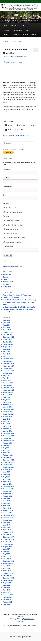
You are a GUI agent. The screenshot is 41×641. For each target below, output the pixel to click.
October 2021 (7, 438)
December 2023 (8, 388)
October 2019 (7, 491)
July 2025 (6, 349)
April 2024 (6, 378)
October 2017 (7, 542)
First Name (6, 169)
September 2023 (8, 392)
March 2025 (7, 356)
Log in (5, 261)
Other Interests (8, 246)
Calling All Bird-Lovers (11, 297)
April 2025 (6, 354)
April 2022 (6, 424)
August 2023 (7, 395)
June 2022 (6, 419)
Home (5, 25)
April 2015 (6, 590)
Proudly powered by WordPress (20, 637)
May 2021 (6, 448)
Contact (6, 35)
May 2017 (6, 554)
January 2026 (7, 334)
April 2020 (6, 479)
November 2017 (8, 539)
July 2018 (6, 522)
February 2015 (8, 595)
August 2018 (7, 520)
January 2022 (7, 431)
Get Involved (15, 35)
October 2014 (7, 599)
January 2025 (7, 361)
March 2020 (7, 481)
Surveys (6, 284)
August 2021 (7, 443)
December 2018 (8, 515)
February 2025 (8, 359)
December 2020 (8, 460)
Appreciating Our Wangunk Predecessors (17, 295)
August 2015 (7, 583)
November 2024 (8, 366)
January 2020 (7, 484)
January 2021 (7, 457)
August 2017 (7, 546)
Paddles (25, 35)
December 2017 (8, 537)
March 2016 (7, 571)
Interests (6, 203)
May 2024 (6, 375)
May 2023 (6, 400)
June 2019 (6, 501)
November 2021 (8, 436)
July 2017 (6, 549)
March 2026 (7, 330)
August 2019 (7, 496)
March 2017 (7, 556)
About (27, 30)
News (5, 279)
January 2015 (7, 597)
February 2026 (8, 332)
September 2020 (8, 467)
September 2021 (8, 441)
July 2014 (6, 604)
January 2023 (7, 407)
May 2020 (6, 477)
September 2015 (8, 580)
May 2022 (6, 421)
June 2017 (6, 551)
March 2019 (7, 508)
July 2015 (6, 585)
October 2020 (7, 465)
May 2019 (6, 503)
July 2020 (6, 472)
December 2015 (8, 578)
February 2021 (8, 455)
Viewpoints (14, 25)
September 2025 (8, 344)
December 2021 (8, 433)
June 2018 (6, 525)
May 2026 (6, 325)
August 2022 (7, 416)
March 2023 (7, 402)
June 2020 (6, 474)
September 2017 (8, 544)
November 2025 (8, 339)
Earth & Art (24, 25)
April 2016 (6, 568)
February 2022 (8, 428)
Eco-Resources (17, 30)
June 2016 (6, 566)
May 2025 (6, 351)
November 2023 (8, 390)
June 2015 (6, 587)
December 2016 (8, 561)
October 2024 (7, 368)
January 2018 (7, 534)
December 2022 (8, 409)
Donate (33, 35)
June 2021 (6, 445)
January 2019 (7, 513)
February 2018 (8, 532)
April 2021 (6, 450)
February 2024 (8, 383)
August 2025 (7, 347)
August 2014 (7, 602)
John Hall (23, 57)
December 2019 (8, 486)
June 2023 (6, 397)
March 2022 (7, 426)
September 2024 (8, 371)
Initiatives (6, 30)
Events (5, 277)
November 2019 (8, 489)
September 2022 (8, 414)
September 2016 (8, 563)
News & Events (14, 135)
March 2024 (7, 380)
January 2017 (7, 559)
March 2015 (7, 592)
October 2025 (7, 342)
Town (4, 195)
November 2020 (8, 462)
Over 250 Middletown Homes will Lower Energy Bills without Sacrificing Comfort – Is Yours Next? (19, 302)
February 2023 (8, 404)
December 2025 (8, 337)
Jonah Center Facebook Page (12, 266)
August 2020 (7, 469)
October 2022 (7, 412)
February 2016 (8, 573)
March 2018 (7, 530)
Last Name (6, 178)
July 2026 (6, 320)
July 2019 (6, 498)
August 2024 (7, 373)
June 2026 (6, 323)
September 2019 (8, 493)
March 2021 (7, 453)
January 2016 (7, 575)
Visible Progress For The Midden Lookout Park (19, 307)
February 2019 (8, 510)
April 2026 (6, 327)
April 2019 (6, 506)
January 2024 (7, 385)
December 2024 (8, 363)
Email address (7, 186)
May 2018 (6, 527)
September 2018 (8, 518)
